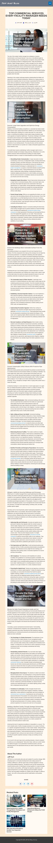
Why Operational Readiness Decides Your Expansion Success (15, 830)
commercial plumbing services (18, 423)
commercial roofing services (22, 311)
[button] (20, 783)
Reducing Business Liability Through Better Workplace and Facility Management (16, 810)
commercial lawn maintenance (18, 694)
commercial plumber (16, 458)
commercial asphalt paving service (32, 573)
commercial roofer (30, 334)
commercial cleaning (16, 662)
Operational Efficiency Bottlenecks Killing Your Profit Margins (36, 810)
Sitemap (35, 839)
